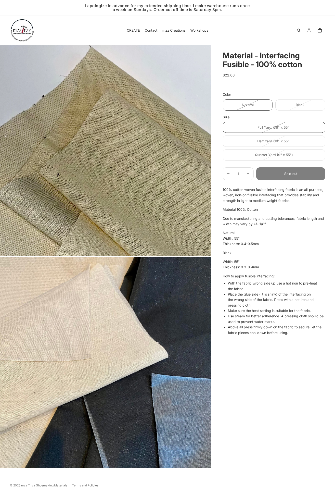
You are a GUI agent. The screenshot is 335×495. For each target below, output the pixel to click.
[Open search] (298, 30)
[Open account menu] (309, 30)
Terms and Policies (85, 485)
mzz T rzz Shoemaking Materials (44, 485)
